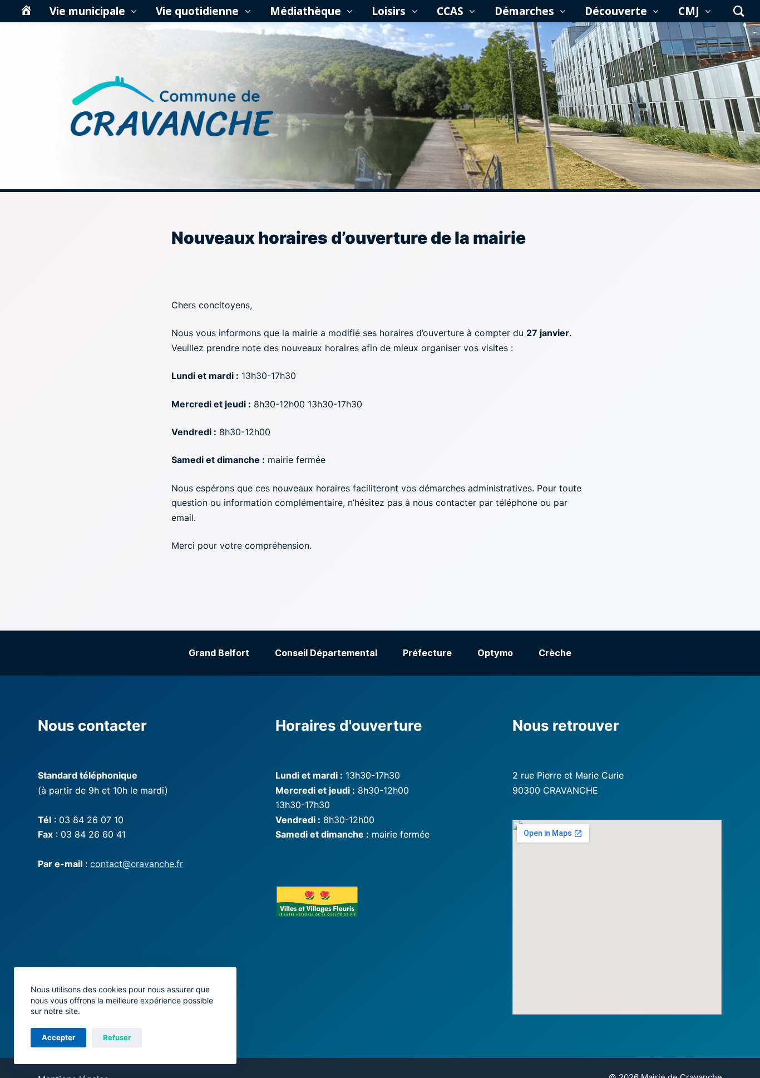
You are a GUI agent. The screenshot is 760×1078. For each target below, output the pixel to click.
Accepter (58, 1037)
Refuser (117, 1037)
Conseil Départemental (326, 652)
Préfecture (427, 652)
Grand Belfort (219, 652)
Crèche (555, 652)
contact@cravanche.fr (136, 863)
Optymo (495, 652)
